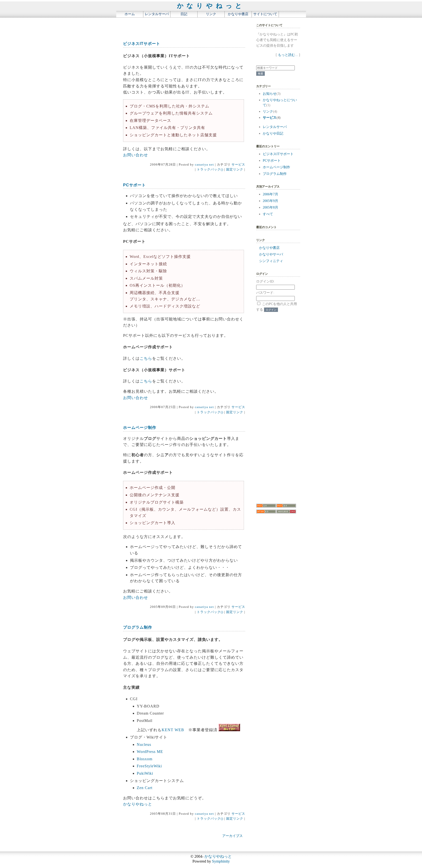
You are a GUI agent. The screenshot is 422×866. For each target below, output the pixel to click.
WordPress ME (150, 752)
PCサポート (134, 185)
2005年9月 (270, 201)
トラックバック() (210, 169)
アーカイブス (232, 836)
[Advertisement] (176, 27)
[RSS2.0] (286, 506)
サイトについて (265, 14)
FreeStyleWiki (149, 766)
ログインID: (265, 281)
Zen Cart (144, 788)
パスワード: (265, 293)
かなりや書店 (238, 14)
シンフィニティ (271, 261)
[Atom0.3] (266, 512)
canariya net (204, 164)
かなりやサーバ (271, 254)
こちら (146, 358)
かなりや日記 (273, 133)
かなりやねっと (211, 5)
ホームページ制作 (139, 427)
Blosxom (144, 759)
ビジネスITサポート (141, 44)
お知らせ (269, 93)
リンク (211, 14)
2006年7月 (270, 194)
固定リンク (234, 169)
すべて (268, 214)
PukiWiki (145, 773)
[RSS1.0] (266, 506)
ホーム (130, 14)
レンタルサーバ (157, 14)
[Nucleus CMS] (286, 512)
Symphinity (221, 861)
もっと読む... (288, 55)
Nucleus (144, 744)
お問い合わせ (135, 155)
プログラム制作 (137, 627)
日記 (183, 14)
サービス (238, 164)
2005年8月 (270, 207)
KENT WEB (173, 730)
